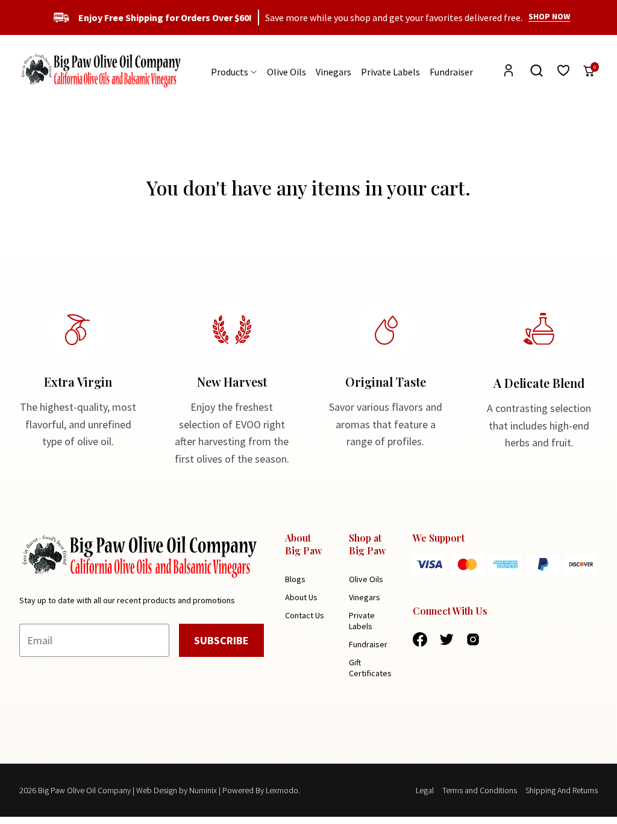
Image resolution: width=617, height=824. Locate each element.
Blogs (295, 579)
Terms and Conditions (479, 790)
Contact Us (304, 615)
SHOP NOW (549, 16)
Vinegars (333, 72)
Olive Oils (286, 72)
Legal (425, 790)
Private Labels (390, 72)
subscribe (221, 640)
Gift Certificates (370, 668)
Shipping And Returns (561, 790)
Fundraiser (451, 72)
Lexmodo (282, 790)
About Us (301, 597)
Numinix (203, 790)
